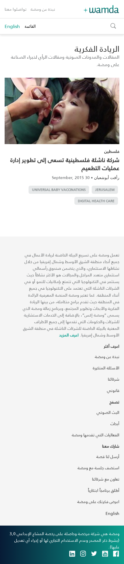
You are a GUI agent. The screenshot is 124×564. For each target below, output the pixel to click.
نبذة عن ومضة (43, 9)
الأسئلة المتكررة (106, 368)
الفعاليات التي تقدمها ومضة (95, 435)
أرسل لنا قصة (107, 456)
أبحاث (114, 423)
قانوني (113, 390)
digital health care (96, 201)
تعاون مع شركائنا (105, 479)
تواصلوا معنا (16, 9)
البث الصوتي (108, 412)
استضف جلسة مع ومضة (98, 468)
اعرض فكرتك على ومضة (98, 501)
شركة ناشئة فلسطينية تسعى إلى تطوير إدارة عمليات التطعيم (64, 163)
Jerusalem (104, 189)
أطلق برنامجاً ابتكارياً (103, 490)
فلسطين (111, 151)
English (12, 26)
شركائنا (113, 379)
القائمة (30, 26)
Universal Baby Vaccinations (59, 189)
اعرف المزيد (69, 335)
